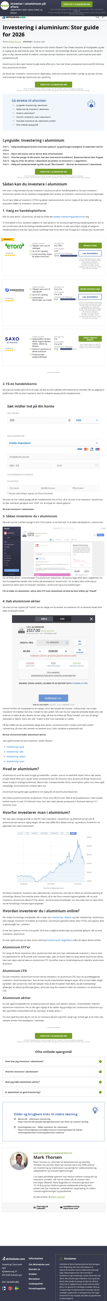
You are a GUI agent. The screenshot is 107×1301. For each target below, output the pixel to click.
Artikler (33, 1274)
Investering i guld (15, 746)
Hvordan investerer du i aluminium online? (36, 121)
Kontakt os (34, 1269)
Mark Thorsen (15, 42)
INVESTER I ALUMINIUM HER (53, 84)
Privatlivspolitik (37, 1288)
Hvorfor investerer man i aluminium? (33, 117)
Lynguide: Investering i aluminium (31, 105)
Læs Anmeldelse (90, 253)
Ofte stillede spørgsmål (27, 124)
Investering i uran (15, 761)
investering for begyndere (59, 940)
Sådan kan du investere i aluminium (32, 109)
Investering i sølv (15, 751)
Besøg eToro (90, 245)
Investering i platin (16, 756)
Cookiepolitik (36, 1283)
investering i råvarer (61, 917)
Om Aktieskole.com (39, 1264)
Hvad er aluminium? (25, 113)
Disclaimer (34, 1278)
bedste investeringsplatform (68, 216)
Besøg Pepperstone (90, 289)
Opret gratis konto (90, 339)
